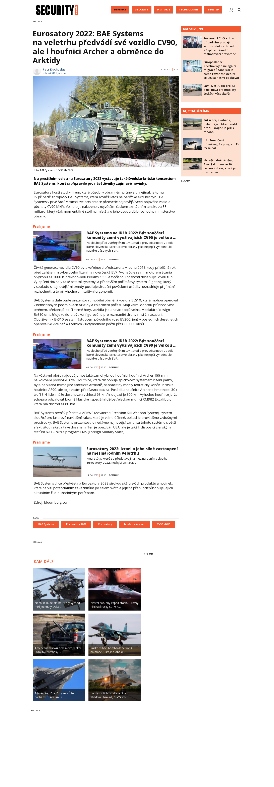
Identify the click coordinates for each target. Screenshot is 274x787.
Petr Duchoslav (54, 69)
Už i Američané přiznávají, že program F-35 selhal (221, 144)
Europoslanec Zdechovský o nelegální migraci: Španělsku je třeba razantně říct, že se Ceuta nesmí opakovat (221, 70)
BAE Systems (46, 524)
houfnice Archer (134, 524)
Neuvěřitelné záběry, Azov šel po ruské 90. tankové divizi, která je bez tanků (219, 166)
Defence (120, 9)
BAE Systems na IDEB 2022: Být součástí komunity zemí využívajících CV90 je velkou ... (131, 235)
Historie (163, 9)
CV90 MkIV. (163, 524)
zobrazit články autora (54, 73)
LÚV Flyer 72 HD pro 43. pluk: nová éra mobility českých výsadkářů (220, 89)
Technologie (189, 9)
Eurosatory (105, 524)
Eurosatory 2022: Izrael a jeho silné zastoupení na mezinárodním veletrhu (132, 451)
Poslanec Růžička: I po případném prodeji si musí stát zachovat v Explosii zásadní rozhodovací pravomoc (220, 46)
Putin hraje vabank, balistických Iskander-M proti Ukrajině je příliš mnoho (220, 126)
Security (141, 9)
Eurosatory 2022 (76, 524)
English (213, 9)
